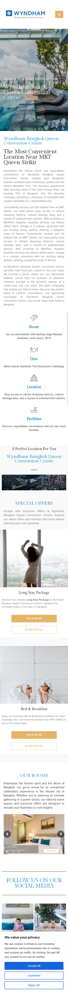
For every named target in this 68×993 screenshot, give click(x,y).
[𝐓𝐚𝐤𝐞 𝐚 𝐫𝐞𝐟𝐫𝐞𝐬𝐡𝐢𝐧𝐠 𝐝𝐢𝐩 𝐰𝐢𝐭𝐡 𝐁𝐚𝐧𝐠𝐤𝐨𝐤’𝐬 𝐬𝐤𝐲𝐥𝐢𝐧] (50, 919)
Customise (34, 975)
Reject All (34, 985)
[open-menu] (59, 14)
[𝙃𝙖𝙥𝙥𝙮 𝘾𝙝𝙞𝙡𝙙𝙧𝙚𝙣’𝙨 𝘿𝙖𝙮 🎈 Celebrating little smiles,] (18, 919)
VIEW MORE (50, 851)
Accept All (34, 965)
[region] (34, 962)
